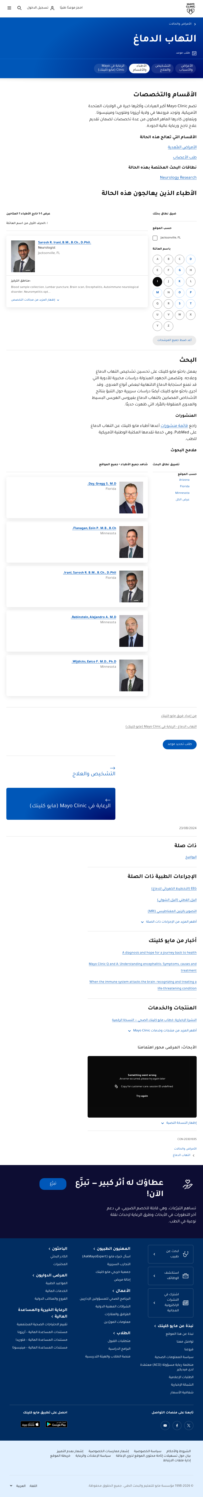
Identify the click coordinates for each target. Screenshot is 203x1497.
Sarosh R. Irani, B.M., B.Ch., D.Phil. (64, 243)
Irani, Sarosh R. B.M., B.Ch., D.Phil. (89, 573)
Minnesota (182, 493)
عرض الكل (183, 500)
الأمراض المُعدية (182, 148)
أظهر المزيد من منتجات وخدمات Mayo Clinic (165, 1031)
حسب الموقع (162, 228)
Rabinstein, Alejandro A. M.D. (93, 617)
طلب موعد (183, 53)
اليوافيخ (191, 857)
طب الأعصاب (185, 158)
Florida (185, 486)
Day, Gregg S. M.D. (101, 484)
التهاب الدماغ (165, 40)
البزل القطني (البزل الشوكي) (177, 900)
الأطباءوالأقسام (140, 68)
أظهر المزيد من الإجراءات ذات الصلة (171, 922)
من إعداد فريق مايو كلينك (179, 716)
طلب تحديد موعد (180, 744)
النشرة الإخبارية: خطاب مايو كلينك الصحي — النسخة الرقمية (154, 1020)
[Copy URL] (116, 1087)
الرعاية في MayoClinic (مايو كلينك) (111, 68)
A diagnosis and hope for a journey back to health (159, 953)
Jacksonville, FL (171, 238)
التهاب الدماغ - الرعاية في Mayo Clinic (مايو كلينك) (161, 727)
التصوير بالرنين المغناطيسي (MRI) (172, 911)
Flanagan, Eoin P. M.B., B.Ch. (94, 529)
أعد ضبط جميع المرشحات (174, 340)
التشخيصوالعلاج (162, 68)
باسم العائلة (162, 249)
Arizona (184, 480)
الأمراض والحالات (180, 24)
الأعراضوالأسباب (186, 68)
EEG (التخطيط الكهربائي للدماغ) (174, 889)
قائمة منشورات (174, 426)
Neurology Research (178, 178)
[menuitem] (185, 68)
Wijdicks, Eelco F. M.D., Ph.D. (94, 662)
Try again (142, 1096)
